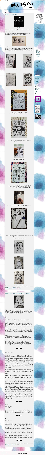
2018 (36, 65)
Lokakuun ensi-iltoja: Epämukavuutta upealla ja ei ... (38, 55)
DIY (38, 78)
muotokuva (36, 87)
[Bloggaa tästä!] (17, 287)
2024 (36, 44)
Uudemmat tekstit (7, 448)
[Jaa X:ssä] (18, 287)
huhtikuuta (37, 62)
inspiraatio (15, 288)
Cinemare (36, 78)
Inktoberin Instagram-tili (19, 27)
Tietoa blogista (14, 10)
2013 (36, 71)
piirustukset (17, 288)
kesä (36, 84)
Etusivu (6, 10)
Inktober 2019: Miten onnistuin (11, 14)
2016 (36, 67)
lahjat (38, 85)
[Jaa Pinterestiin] (19, 287)
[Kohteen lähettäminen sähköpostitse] (17, 287)
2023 (36, 45)
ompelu (36, 88)
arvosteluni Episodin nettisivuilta (10, 414)
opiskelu (39, 88)
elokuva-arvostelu (10, 445)
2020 (36, 49)
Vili (38, 79)
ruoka (35, 90)
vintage (39, 92)
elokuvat (12, 288)
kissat (35, 85)
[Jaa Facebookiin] (19, 444)
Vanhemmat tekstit (31, 448)
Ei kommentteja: (14, 287)
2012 (36, 72)
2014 (36, 70)
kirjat (38, 84)
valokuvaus (36, 92)
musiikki (39, 87)
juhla (39, 83)
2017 (36, 66)
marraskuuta (37, 51)
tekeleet (20, 288)
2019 (36, 50)
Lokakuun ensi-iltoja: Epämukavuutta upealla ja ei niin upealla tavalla (17, 293)
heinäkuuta (37, 60)
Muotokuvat (9, 10)
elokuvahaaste (9, 288)
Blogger (26, 453)
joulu (36, 83)
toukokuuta (37, 61)
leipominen (36, 86)
